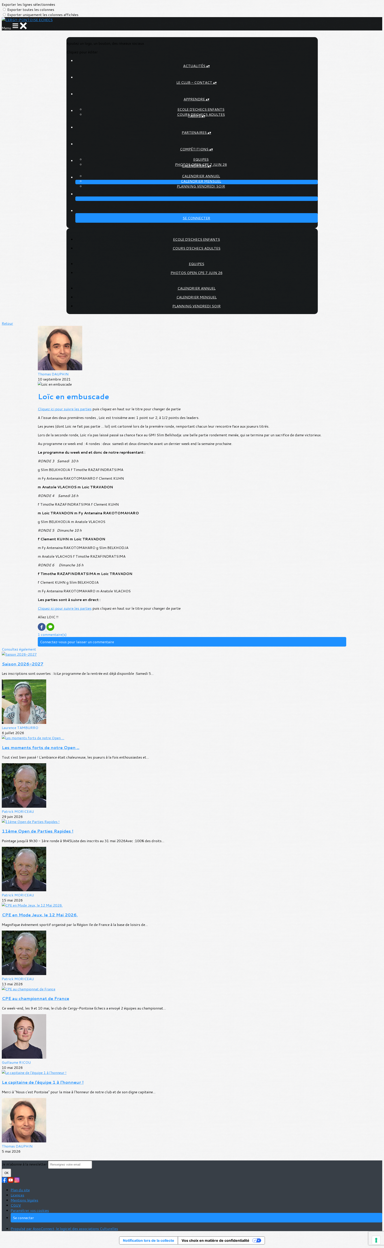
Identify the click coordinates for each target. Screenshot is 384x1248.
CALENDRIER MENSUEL (201, 181)
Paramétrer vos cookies (30, 1210)
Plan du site (20, 1189)
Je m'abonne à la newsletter (25, 1164)
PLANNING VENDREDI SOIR (201, 186)
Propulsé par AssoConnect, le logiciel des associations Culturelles (64, 1228)
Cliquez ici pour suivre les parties (65, 408)
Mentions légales (24, 1200)
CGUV (16, 1205)
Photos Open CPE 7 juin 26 (196, 272)
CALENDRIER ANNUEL (201, 175)
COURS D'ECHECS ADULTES (196, 248)
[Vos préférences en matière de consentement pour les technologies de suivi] (376, 1240)
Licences (17, 1195)
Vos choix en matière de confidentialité (215, 1240)
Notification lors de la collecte (148, 1240)
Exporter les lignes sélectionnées (28, 4)
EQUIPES (201, 159)
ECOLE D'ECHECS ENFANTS (201, 109)
